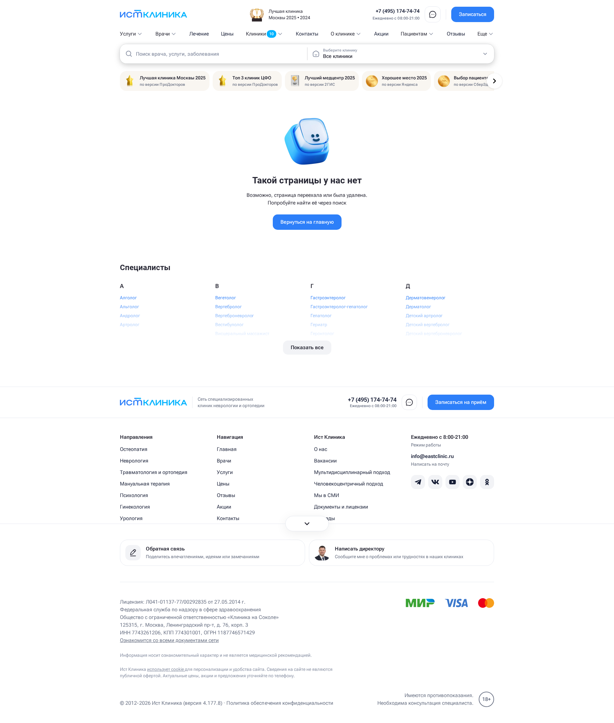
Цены (227, 34)
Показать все (307, 347)
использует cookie (166, 669)
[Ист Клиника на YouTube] (452, 482)
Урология (131, 518)
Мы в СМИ (326, 495)
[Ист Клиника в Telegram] (418, 482)
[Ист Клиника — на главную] (153, 14)
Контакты (307, 34)
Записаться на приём (460, 402)
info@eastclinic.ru (432, 456)
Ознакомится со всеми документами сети (169, 640)
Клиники (260, 34)
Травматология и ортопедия (153, 472)
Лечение (199, 34)
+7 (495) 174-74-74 (398, 11)
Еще (482, 34)
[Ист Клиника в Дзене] (470, 482)
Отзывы (456, 34)
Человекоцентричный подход (348, 484)
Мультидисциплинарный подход (352, 472)
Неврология (134, 461)
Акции (381, 34)
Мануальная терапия (145, 484)
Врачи (162, 34)
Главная (227, 449)
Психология (134, 495)
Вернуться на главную (307, 222)
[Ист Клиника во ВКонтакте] (435, 482)
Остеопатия (133, 449)
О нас (320, 449)
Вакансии (325, 461)
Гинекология (135, 507)
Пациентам (414, 34)
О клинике (343, 34)
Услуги (128, 34)
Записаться (472, 14)
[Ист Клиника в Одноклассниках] (487, 482)
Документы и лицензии (341, 507)
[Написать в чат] (433, 14)
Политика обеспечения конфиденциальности (279, 703)
